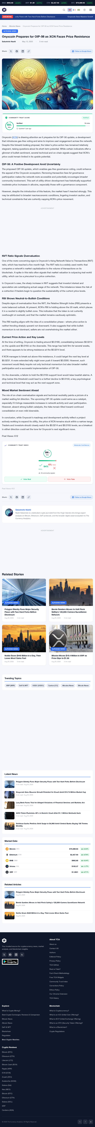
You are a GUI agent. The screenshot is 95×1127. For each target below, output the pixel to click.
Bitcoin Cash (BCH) (9, 1064)
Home (4, 26)
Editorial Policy (55, 957)
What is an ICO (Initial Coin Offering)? (64, 1015)
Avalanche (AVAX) (9, 1081)
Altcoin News (7, 1023)
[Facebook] (17, 51)
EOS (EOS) (6, 1073)
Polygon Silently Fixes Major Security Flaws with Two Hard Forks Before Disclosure (22, 612)
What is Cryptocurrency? (59, 1011)
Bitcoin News (83, 685)
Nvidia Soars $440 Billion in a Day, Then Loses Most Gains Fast (42, 913)
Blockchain (6, 1031)
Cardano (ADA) (8, 1110)
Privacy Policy (54, 961)
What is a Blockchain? (58, 1027)
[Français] (74, 10)
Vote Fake (71, 479)
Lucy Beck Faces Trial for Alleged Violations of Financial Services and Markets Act (50, 802)
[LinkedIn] (16, 954)
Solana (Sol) (6, 1085)
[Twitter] (11, 51)
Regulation (6, 1035)
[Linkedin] (23, 51)
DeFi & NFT (23, 685)
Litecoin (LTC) (7, 1060)
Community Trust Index (58, 982)
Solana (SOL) (7, 1102)
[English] (70, 10)
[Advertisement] (47, 229)
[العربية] (79, 10)
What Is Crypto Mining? (11, 1011)
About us (52, 944)
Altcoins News (14, 26)
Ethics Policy (54, 990)
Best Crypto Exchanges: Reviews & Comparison (21, 1015)
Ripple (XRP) (7, 1069)
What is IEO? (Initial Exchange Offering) (65, 1019)
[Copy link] (28, 51)
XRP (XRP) (10, 685)
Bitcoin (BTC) (7, 1052)
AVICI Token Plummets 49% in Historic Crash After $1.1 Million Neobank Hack (48, 813)
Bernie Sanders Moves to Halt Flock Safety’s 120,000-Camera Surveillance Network (69, 612)
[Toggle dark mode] (84, 10)
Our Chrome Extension (58, 994)
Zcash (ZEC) (7, 1077)
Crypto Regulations (56, 1031)
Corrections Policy (56, 986)
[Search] (64, 10)
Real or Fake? (54, 969)
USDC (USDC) (38, 685)
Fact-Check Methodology (59, 973)
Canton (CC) (53, 685)
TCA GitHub (54, 965)
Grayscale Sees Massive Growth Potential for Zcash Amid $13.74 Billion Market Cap (51, 792)
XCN (15, 137)
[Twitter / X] (4, 954)
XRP (3, 1106)
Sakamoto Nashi (23, 510)
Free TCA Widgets (56, 977)
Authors (52, 952)
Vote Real (27, 479)
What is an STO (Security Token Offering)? (66, 1023)
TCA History (54, 998)
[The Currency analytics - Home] (4, 10)
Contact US (54, 948)
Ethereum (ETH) (8, 1056)
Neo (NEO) (6, 1089)
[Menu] (90, 10)
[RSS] (22, 954)
